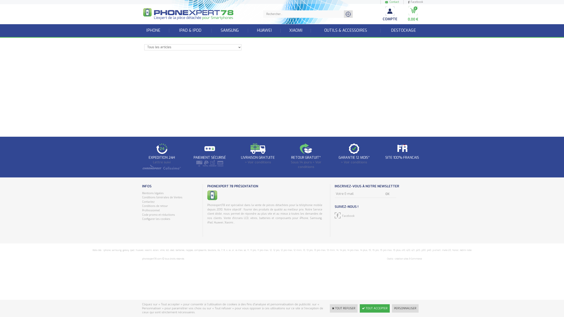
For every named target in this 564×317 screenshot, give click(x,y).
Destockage (403, 30)
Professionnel (151, 210)
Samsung (230, 30)
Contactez (148, 202)
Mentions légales (153, 193)
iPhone (153, 30)
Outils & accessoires (345, 30)
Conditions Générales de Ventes (162, 197)
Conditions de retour (155, 206)
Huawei (264, 30)
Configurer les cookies (156, 219)
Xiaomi (295, 30)
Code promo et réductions (158, 215)
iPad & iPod (190, 30)
